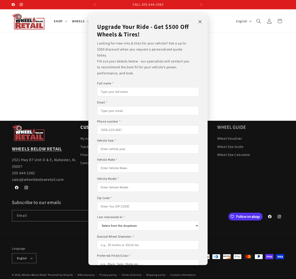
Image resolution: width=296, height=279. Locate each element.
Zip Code (104, 198)
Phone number (108, 121)
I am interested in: (111, 217)
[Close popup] (200, 21)
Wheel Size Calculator (233, 154)
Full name (105, 83)
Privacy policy (108, 274)
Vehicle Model (108, 179)
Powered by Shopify (60, 274)
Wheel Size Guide (230, 146)
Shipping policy (156, 274)
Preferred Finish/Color (114, 256)
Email (102, 102)
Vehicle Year (106, 140)
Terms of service (131, 274)
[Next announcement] (201, 4)
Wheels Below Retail (34, 274)
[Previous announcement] (94, 4)
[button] (60, 21)
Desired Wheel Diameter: (115, 236)
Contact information (183, 274)
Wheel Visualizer (229, 138)
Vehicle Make (107, 160)
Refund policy (86, 274)
